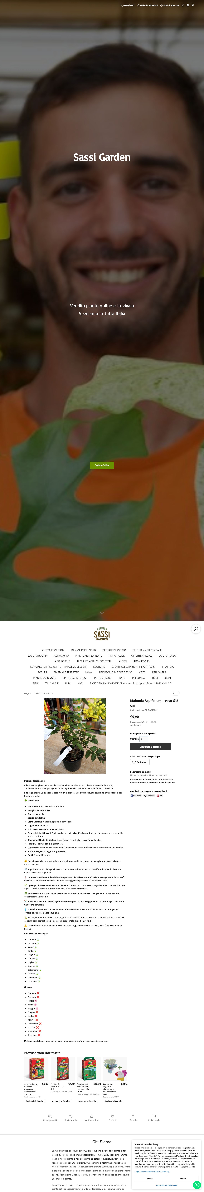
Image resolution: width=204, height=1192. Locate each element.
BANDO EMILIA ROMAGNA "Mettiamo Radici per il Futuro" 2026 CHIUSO (130, 683)
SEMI (168, 677)
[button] (140, 762)
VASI (80, 683)
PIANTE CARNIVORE (44, 677)
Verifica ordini (91, 1120)
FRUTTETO (168, 666)
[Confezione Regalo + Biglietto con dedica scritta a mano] (115, 1069)
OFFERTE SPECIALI (142, 655)
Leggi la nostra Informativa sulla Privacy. (152, 1171)
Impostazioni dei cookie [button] (166, 1185)
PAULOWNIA (159, 672)
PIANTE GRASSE (102, 677)
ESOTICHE (99, 666)
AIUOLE (49, 693)
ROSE (155, 677)
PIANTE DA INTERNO (74, 677)
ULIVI (68, 683)
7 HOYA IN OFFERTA (53, 650)
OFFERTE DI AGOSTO (114, 650)
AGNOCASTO (61, 655)
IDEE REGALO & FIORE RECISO (116, 672)
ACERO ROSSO (167, 655)
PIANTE (39, 693)
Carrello (133, 1120)
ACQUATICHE (62, 661)
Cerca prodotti (50, 1120)
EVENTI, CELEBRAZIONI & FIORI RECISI (133, 666)
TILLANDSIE (52, 683)
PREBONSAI (139, 677)
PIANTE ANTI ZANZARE (88, 655)
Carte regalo (154, 1120)
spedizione (135, 725)
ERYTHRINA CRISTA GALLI (147, 650)
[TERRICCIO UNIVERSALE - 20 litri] (63, 1069)
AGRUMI (42, 672)
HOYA (88, 672)
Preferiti (112, 1120)
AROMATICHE (141, 661)
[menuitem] (174, 693)
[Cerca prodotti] (195, 628)
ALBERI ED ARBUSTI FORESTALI (94, 661)
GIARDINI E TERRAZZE (66, 672)
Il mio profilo (71, 1120)
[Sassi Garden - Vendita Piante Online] (102, 634)
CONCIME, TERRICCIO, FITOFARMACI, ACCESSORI (58, 666)
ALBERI (123, 661)
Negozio (28, 693)
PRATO (121, 677)
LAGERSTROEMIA (37, 655)
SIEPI (36, 683)
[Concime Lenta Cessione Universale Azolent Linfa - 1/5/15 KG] (36, 1069)
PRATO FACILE (117, 655)
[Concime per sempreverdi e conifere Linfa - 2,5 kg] (89, 1069)
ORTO (142, 672)
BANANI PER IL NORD (83, 650)
